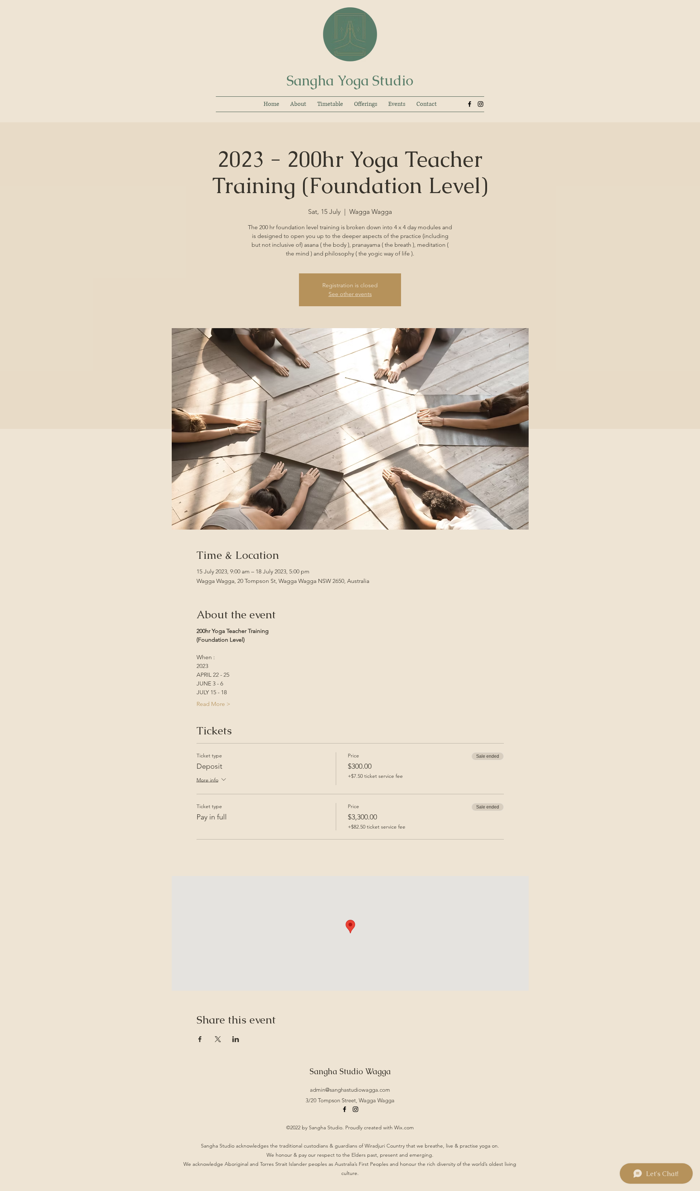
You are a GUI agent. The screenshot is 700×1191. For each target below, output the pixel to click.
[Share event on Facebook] (200, 1039)
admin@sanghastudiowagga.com (350, 1089)
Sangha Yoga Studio (350, 80)
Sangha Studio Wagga (350, 1071)
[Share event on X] (217, 1039)
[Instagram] (480, 104)
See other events (350, 294)
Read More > (213, 703)
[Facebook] (469, 104)
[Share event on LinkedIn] (235, 1039)
